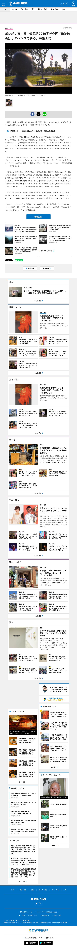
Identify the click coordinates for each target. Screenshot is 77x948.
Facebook (62, 3)
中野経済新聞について (26, 912)
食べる (14, 9)
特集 (63, 9)
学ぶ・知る (54, 9)
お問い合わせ (45, 915)
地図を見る (38, 217)
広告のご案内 (57, 915)
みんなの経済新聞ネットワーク (38, 930)
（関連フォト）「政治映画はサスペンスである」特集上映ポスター (33, 131)
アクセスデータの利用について (28, 915)
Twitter (66, 3)
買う (32, 9)
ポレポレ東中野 (46, 251)
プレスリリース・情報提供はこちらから (47, 912)
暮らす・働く (42, 9)
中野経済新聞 (18, 4)
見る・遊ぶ (24, 9)
